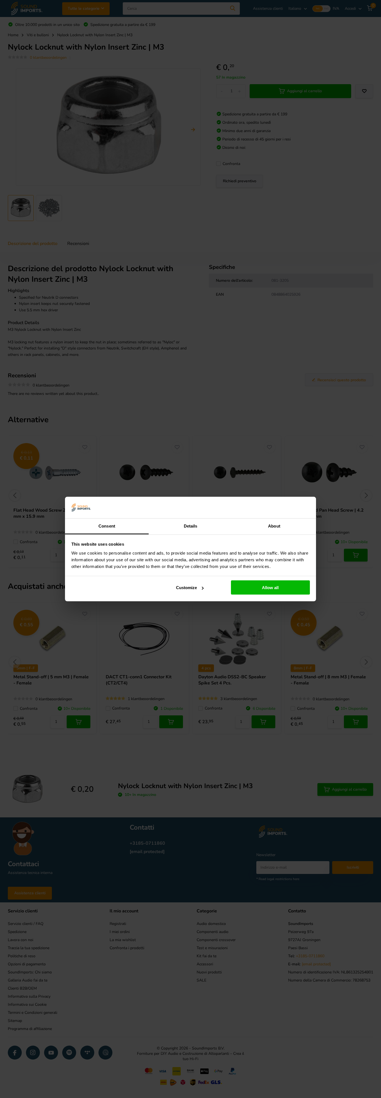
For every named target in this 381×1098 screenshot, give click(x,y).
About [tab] (274, 525)
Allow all (270, 587)
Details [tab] (190, 525)
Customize (186, 587)
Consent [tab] (106, 525)
